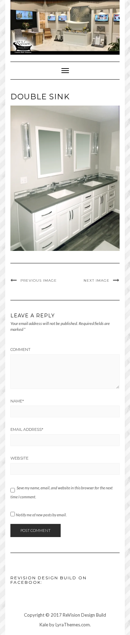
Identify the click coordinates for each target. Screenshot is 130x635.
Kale (44, 624)
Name (17, 401)
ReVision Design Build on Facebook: (48, 580)
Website (19, 458)
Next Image (97, 280)
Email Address (26, 429)
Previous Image (38, 280)
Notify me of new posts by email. (41, 514)
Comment (20, 349)
